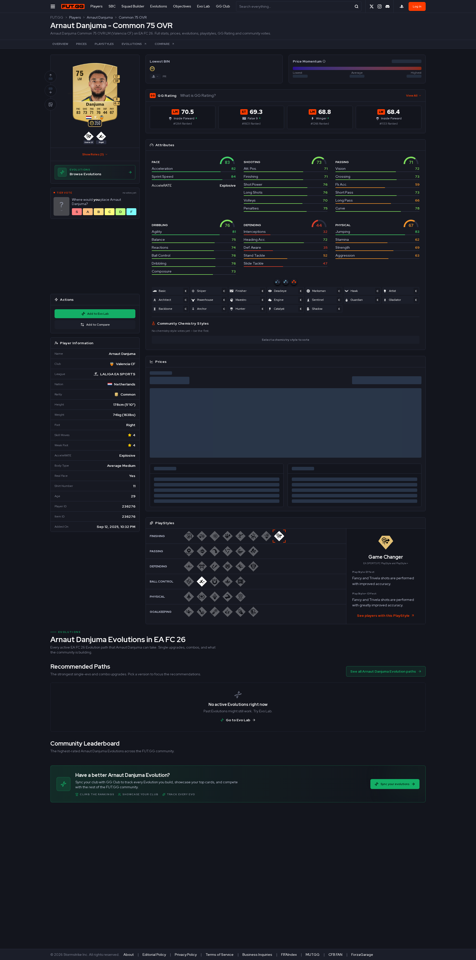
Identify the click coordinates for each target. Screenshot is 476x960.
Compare (162, 44)
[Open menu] (52, 6)
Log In (417, 6)
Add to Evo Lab (98, 314)
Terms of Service (220, 954)
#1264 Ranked (182, 124)
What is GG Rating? (198, 95)
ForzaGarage (362, 954)
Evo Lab (203, 6)
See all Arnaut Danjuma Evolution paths (383, 671)
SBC (112, 6)
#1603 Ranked (251, 124)
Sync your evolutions (395, 784)
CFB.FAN (335, 954)
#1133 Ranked (389, 124)
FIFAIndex (289, 954)
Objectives (182, 6)
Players (96, 6)
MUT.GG (313, 954)
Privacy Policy (186, 954)
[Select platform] (402, 6)
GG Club (223, 6)
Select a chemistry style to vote (285, 340)
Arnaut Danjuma (100, 17)
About (128, 954)
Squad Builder (132, 6)
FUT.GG (56, 17)
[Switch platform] (155, 76)
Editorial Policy (154, 954)
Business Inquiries (257, 954)
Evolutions (158, 6)
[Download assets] (51, 104)
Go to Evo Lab (238, 720)
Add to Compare (98, 325)
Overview (60, 44)
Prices (81, 44)
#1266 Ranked (320, 124)
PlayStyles (104, 44)
